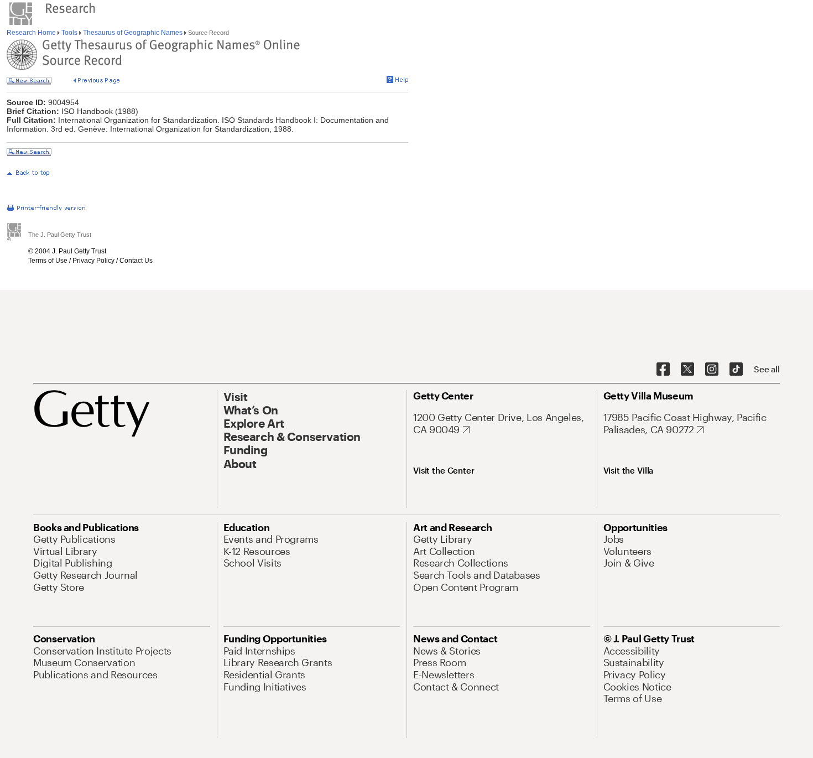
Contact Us (136, 260)
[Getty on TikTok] (736, 369)
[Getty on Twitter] (687, 369)
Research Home (32, 33)
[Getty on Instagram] (711, 369)
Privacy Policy (93, 260)
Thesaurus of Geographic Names (132, 33)
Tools (69, 33)
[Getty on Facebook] (663, 369)
